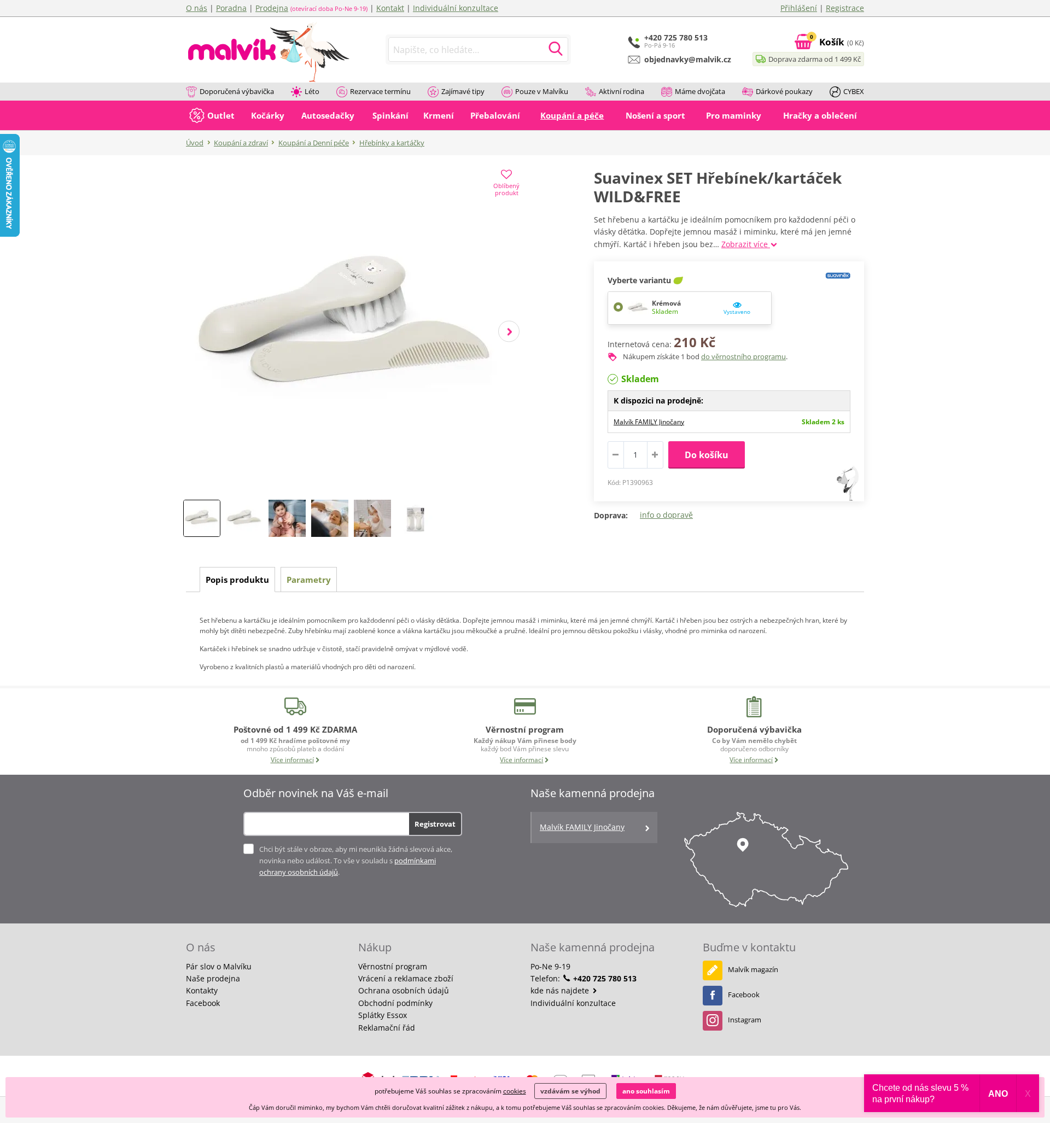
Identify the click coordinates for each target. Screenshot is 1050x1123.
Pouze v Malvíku (541, 91)
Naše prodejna (213, 978)
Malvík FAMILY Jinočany (649, 421)
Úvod (194, 143)
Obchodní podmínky (395, 1003)
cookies (514, 1091)
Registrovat (435, 824)
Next (509, 331)
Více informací (292, 760)
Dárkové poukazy (784, 91)
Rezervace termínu (380, 91)
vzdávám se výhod (570, 1091)
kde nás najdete (560, 990)
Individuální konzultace (455, 8)
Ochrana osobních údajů (403, 990)
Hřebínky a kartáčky (391, 143)
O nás (196, 8)
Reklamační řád (386, 1027)
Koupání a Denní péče (313, 143)
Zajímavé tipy (463, 91)
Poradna (231, 8)
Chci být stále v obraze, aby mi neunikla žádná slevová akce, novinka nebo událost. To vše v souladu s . (355, 860)
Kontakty (202, 990)
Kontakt (390, 8)
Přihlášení (798, 8)
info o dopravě (666, 515)
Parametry (309, 579)
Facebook (203, 1003)
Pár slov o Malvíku (219, 966)
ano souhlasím (646, 1091)
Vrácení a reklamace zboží (405, 978)
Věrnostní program (392, 966)
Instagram (744, 1020)
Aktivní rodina (621, 91)
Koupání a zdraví (241, 143)
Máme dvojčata (700, 91)
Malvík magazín (753, 969)
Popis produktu (237, 579)
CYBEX (853, 91)
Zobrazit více (745, 244)
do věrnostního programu (743, 356)
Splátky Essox (382, 1015)
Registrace (845, 8)
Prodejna (271, 8)
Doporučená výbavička (237, 91)
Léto (312, 91)
